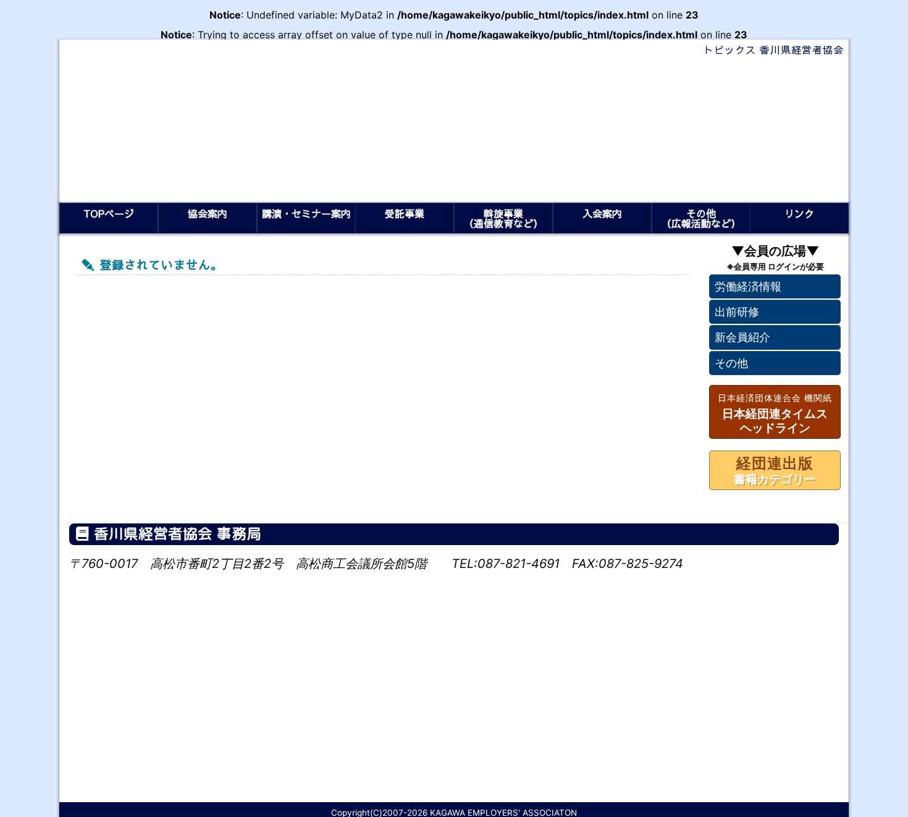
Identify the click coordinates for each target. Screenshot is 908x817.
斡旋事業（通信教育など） (503, 218)
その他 (731, 363)
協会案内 (207, 213)
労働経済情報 (748, 286)
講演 (305, 213)
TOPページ (108, 213)
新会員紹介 (742, 337)
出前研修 (737, 312)
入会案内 (602, 213)
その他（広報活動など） (700, 218)
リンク (799, 213)
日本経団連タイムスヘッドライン (775, 413)
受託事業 (404, 213)
